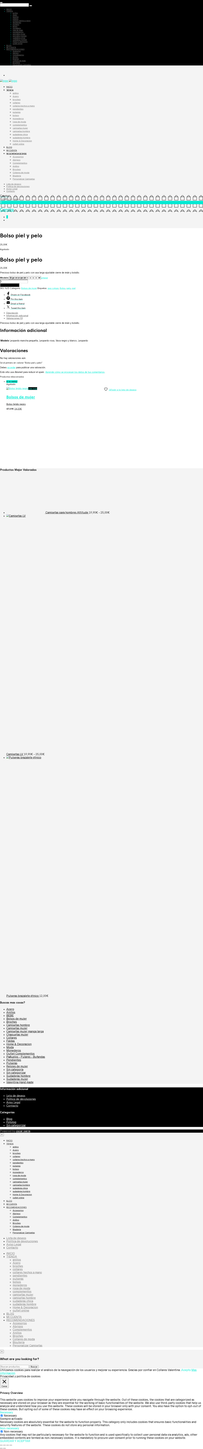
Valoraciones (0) (14, 318)
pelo (68, 288)
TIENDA (9, 11)
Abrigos (16, 53)
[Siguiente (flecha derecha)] (4, 1448)
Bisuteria (16, 63)
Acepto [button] (186, 1370)
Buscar (34, 1367)
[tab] (104, 313)
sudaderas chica (19, 38)
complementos (18, 32)
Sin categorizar (16, 1072)
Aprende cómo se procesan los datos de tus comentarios (75, 372)
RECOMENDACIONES (15, 49)
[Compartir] (7, 1445)
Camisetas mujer (16, 1028)
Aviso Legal (11, 189)
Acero (15, 15)
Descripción (12, 313)
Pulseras (11, 1063)
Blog (9, 1119)
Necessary (10, 1415)
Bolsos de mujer (29, 288)
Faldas (10, 1041)
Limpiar (44, 277)
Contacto (10, 191)
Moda (10, 1047)
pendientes (17, 23)
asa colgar (53, 288)
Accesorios (17, 51)
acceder (11, 367)
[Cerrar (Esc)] (11, 1445)
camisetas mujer (19, 34)
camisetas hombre (19, 36)
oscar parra (23, 1131)
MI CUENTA (11, 47)
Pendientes (13, 1060)
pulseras (16, 24)
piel (73, 288)
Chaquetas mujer (17, 1034)
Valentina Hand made (19, 1082)
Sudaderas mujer (17, 1079)
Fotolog (11, 1122)
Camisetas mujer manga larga (25, 1031)
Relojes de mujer (17, 1066)
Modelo (4, 277)
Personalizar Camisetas (22, 64)
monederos (17, 28)
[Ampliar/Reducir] (1, 1445)
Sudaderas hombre (18, 1076)
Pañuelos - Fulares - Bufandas (25, 1056)
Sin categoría (14, 1069)
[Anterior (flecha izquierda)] (1, 1448)
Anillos (15, 57)
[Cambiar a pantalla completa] (4, 1445)
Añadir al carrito (9, 285)
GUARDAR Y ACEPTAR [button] (15, 1441)
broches (16, 17)
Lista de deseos (13, 184)
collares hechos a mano (21, 21)
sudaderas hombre (20, 40)
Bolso (62, 288)
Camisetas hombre (18, 1025)
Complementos (18, 55)
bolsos (15, 26)
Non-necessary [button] (9, 1428)
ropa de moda (18, 30)
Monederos (13, 1050)
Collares (11, 1037)
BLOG (8, 45)
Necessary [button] (6, 1412)
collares (15, 19)
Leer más (32, 388)
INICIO (9, 9)
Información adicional (17, 315)
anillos (15, 13)
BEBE (10, 1015)
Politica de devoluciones (17, 186)
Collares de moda (19, 61)
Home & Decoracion (20, 42)
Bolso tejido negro (16, 404)
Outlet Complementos (20, 1053)
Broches (16, 59)
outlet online (17, 43)
